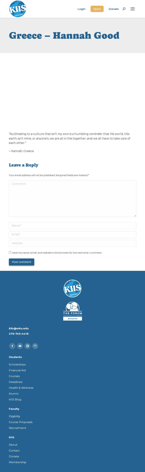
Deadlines (15, 382)
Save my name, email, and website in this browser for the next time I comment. (57, 252)
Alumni (13, 393)
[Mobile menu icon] (132, 8)
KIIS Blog (15, 399)
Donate (114, 9)
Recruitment (17, 428)
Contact (14, 450)
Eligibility (14, 416)
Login (81, 9)
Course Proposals (20, 422)
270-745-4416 (19, 333)
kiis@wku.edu (19, 328)
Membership (17, 462)
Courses (14, 376)
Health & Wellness (21, 387)
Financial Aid (17, 370)
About (13, 444)
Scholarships (17, 364)
